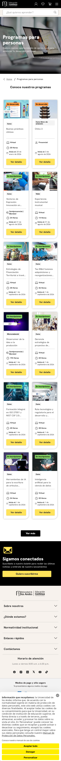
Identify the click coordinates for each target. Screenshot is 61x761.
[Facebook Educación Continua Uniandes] (14, 672)
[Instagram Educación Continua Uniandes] (21, 672)
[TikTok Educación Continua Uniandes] (46, 672)
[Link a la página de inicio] (10, 79)
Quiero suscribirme (27, 573)
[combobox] (30, 12)
